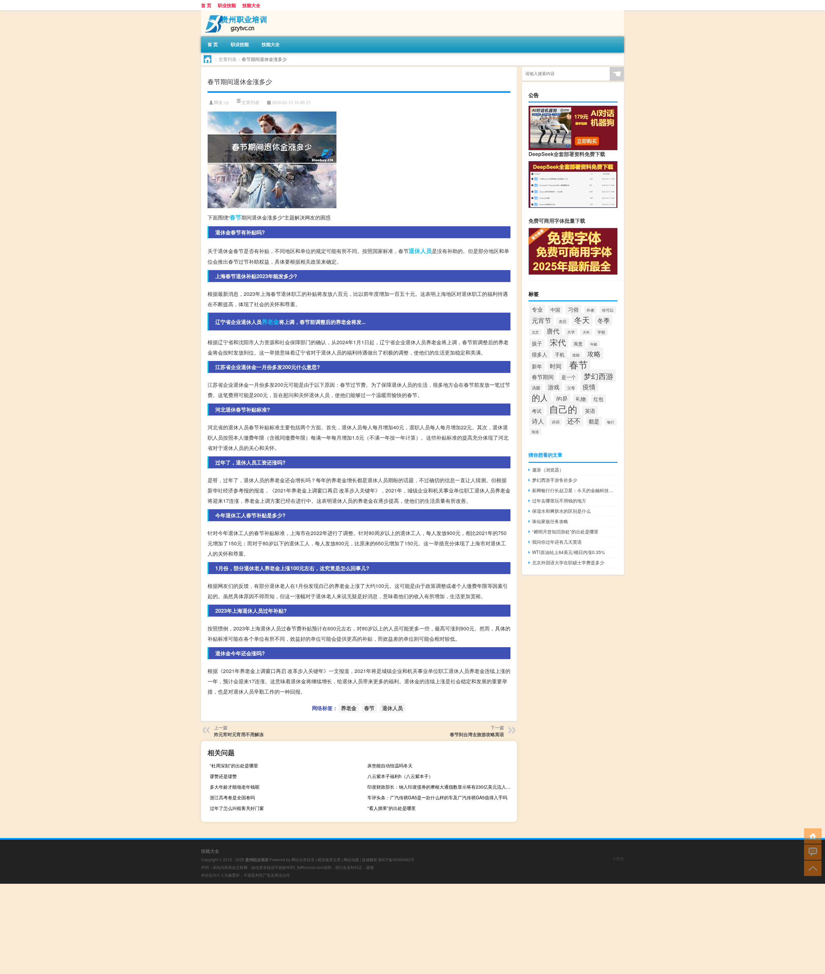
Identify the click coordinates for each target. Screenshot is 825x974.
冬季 (603, 320)
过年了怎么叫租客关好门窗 (237, 808)
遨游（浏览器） (548, 469)
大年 (586, 332)
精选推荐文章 (329, 859)
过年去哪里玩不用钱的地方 (559, 500)
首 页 (206, 5)
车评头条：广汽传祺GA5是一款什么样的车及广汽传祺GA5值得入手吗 (437, 797)
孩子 (537, 343)
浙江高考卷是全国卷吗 (232, 797)
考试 (536, 410)
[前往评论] (811, 851)
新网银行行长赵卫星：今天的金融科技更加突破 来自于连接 (574, 490)
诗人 (538, 420)
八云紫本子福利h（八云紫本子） (400, 776)
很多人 (539, 354)
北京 (535, 332)
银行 (610, 421)
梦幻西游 (598, 375)
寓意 (578, 343)
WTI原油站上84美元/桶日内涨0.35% (568, 552)
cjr (226, 102)
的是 (562, 398)
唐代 (553, 331)
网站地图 (351, 859)
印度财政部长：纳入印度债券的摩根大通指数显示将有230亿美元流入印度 (441, 787)
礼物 (581, 399)
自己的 (563, 408)
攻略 (594, 353)
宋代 (558, 342)
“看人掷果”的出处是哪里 (391, 808)
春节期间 (543, 377)
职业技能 (227, 5)
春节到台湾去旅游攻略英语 (477, 734)
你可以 (608, 310)
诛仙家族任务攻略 (550, 521)
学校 (601, 332)
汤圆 (536, 388)
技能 (575, 354)
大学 (571, 332)
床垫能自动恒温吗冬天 (389, 765)
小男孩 (618, 858)
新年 (537, 366)
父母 (571, 387)
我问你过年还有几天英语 (557, 542)
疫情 (589, 386)
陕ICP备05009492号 (396, 859)
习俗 (573, 309)
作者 (590, 310)
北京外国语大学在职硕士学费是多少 (568, 562)
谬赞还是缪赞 (223, 776)
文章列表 (227, 59)
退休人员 (420, 251)
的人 (540, 397)
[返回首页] (811, 835)
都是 (593, 421)
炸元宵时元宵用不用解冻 (239, 734)
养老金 (270, 321)
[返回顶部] (811, 868)
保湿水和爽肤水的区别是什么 (561, 511)
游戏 (553, 387)
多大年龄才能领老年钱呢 (234, 787)
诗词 (555, 421)
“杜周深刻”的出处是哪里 (234, 765)
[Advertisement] (193, 929)
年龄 (593, 343)
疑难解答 (369, 859)
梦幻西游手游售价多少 (554, 480)
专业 (537, 309)
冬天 (582, 319)
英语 (590, 410)
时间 (555, 366)
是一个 (568, 377)
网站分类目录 (303, 859)
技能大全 (251, 5)
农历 (563, 321)
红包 (598, 398)
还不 (574, 420)
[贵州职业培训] (235, 12)
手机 (560, 354)
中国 (555, 309)
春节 (235, 217)
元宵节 (541, 320)
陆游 (535, 431)
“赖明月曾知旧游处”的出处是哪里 (565, 531)
